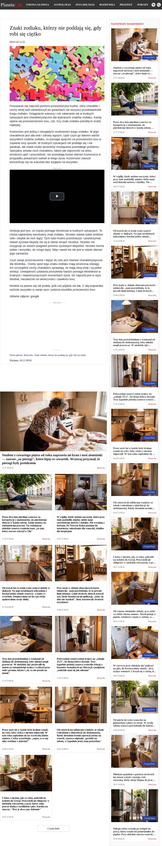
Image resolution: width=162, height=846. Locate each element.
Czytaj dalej (53, 828)
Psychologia (85, 4)
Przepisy (126, 4)
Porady (142, 4)
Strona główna (37, 4)
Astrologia (62, 4)
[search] (159, 5)
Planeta (11, 4)
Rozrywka (107, 4)
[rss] (153, 5)
